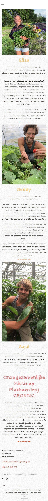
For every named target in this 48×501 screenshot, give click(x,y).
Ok (25, 496)
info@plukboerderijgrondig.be (16, 462)
